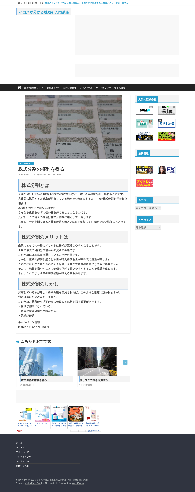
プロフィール (86, 87)
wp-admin (42, 174)
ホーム (19, 443)
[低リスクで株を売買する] (94, 349)
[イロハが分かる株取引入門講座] (19, 87)
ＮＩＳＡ (20, 447)
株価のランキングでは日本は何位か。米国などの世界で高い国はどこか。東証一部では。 (88, 3)
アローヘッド (22, 452)
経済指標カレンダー (34, 87)
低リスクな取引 (26, 163)
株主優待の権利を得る (31, 380)
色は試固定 (119, 87)
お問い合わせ (69, 87)
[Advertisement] (127, 35)
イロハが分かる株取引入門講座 (44, 12)
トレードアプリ (23, 456)
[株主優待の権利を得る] (38, 349)
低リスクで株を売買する (91, 380)
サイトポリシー (103, 87)
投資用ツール (53, 87)
